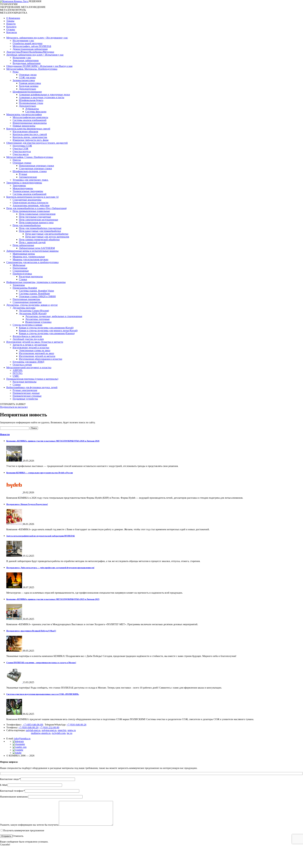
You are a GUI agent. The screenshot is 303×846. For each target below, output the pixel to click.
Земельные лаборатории (26, 60)
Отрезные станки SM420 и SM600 (37, 296)
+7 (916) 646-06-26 (76, 724)
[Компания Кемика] (14, 1)
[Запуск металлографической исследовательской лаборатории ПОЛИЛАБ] (14, 555)
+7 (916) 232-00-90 (49, 727)
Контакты (11, 32)
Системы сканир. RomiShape (34, 293)
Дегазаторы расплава (24, 307)
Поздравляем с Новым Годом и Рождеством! (27, 504)
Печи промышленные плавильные (31, 211)
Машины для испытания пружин (30, 259)
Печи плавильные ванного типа (36, 222)
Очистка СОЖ (20, 148)
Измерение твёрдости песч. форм (30, 140)
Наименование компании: (14, 796)
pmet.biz (62, 730)
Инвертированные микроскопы (30, 123)
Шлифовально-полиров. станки (30, 171)
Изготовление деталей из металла (37, 356)
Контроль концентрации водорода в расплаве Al (32, 197)
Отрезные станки (22, 162)
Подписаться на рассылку (14, 407)
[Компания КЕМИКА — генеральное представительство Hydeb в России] (14, 492)
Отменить (18, 836)
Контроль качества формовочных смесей (28, 128)
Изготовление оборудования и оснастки (40, 359)
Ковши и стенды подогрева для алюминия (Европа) (47, 333)
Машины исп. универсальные (29, 256)
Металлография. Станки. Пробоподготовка (29, 157)
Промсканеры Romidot (25, 288)
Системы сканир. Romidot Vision (36, 290)
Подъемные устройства (25, 398)
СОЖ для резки (27, 77)
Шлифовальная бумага (31, 100)
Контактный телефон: (12, 790)
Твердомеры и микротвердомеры (24, 182)
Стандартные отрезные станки (35, 168)
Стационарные (21, 270)
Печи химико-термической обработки (39, 239)
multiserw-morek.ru (40, 733)
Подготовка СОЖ (22, 145)
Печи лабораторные (23, 245)
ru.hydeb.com (58, 733)
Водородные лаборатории (27, 63)
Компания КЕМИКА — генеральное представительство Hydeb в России (39, 472)
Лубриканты (32, 108)
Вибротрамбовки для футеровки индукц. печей (31, 387)
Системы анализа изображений (29, 120)
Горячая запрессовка (30, 83)
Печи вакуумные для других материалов (47, 236)
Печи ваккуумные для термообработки (40, 231)
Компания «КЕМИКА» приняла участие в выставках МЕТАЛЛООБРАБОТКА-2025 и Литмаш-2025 (52, 599)
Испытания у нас (22, 57)
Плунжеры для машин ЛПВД (28, 361)
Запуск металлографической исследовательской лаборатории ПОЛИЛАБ (40, 536)
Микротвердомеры (23, 188)
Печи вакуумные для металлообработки (46, 234)
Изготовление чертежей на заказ (36, 353)
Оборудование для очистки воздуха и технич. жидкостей (37, 143)
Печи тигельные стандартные (35, 216)
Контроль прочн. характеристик (30, 137)
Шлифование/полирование (27, 91)
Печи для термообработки (27, 225)
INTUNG (18, 373)
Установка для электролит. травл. (30, 179)
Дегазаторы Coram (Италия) (34, 310)
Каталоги (11, 26)
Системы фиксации (35, 111)
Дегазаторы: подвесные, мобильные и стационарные (53, 316)
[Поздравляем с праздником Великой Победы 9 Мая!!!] (14, 650)
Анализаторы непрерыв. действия (31, 205)
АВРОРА (18, 370)
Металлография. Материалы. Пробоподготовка (31, 69)
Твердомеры (19, 185)
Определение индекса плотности (30, 202)
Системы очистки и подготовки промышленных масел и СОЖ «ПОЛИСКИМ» (42, 694)
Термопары (19, 285)
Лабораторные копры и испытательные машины (32, 251)
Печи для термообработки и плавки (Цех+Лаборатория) (36, 208)
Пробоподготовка (22, 273)
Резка (15, 71)
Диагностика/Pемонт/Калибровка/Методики (30, 52)
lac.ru (69, 733)
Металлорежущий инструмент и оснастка (28, 367)
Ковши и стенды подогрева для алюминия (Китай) (46, 327)
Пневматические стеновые (27, 396)
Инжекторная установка (38, 322)
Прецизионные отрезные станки (36, 165)
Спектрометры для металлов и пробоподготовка (32, 262)
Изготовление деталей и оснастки (31, 347)
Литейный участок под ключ (28, 339)
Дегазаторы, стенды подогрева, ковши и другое (32, 305)
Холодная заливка (28, 86)
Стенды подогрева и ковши (27, 324)
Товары (10, 21)
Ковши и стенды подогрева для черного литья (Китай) (48, 330)
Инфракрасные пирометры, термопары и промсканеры (36, 282)
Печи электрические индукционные (38, 219)
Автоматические (28, 177)
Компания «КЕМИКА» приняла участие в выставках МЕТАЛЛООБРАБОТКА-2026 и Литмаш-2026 (52, 441)
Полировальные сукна (31, 103)
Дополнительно (27, 89)
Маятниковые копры (24, 253)
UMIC (16, 376)
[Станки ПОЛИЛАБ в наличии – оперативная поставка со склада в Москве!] (14, 682)
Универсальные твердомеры (28, 191)
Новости (11, 23)
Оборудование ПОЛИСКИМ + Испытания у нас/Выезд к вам (39, 66)
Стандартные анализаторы (27, 199)
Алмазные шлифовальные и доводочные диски (44, 94)
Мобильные (19, 265)
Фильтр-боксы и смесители (27, 336)
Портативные (20, 268)
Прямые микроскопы (24, 125)
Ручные (23, 174)
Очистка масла (21, 154)
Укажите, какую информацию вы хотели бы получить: (29, 824)
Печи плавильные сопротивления (37, 214)
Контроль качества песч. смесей (30, 134)
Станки (23, 279)
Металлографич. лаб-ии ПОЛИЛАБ (32, 46)
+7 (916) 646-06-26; (28, 727)
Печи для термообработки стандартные (40, 228)
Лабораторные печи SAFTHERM (37, 248)
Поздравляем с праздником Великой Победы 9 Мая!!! (31, 631)
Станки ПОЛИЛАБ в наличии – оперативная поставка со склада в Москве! (41, 662)
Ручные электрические (25, 390)
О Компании (13, 18)
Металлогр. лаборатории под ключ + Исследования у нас (37, 37)
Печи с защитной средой (32, 242)
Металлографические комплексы (30, 117)
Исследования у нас (23, 40)
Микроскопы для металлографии (24, 114)
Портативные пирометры (26, 299)
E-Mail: (4, 785)
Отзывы (10, 29)
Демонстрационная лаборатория (30, 49)
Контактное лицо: (10, 779)
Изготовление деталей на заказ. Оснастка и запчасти (34, 342)
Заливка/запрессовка (24, 80)
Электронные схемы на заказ (34, 350)
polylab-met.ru (33, 730)
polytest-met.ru (49, 730)
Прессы (17, 160)
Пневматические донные (26, 393)
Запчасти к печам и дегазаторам (30, 344)
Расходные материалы (31, 276)
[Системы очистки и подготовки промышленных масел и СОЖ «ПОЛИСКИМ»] (14, 714)
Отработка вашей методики (27, 43)
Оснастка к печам (22, 364)
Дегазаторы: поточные (37, 319)
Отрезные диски (28, 74)
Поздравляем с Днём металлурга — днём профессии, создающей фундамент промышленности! (50, 567)
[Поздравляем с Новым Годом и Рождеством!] (14, 524)
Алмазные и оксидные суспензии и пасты (41, 97)
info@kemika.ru (22, 738)
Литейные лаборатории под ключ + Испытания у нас (35, 54)
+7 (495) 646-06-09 (32, 724)
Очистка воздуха (22, 151)
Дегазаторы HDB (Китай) (33, 313)
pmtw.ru (72, 730)
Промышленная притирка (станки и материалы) (32, 379)
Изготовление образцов (25, 131)
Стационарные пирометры (27, 302)
